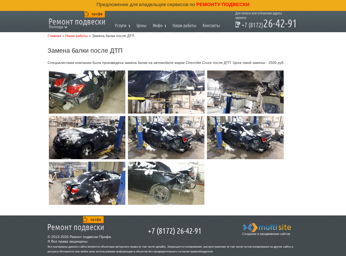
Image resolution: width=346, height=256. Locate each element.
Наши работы (76, 36)
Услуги (120, 25)
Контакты (211, 25)
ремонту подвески (222, 4)
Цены (141, 25)
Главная (54, 36)
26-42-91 (266, 24)
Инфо (157, 25)
